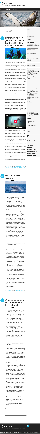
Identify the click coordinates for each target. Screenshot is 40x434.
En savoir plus (2, 433)
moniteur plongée (23, 167)
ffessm (19, 167)
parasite (34, 155)
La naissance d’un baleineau (32, 113)
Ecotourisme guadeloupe (31, 65)
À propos (15, 9)
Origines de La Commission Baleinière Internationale (15, 302)
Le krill (28, 96)
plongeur (10, 167)
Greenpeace (29, 39)
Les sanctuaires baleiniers (32, 76)
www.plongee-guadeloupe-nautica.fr (33, 45)
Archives (8, 9)
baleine (36, 149)
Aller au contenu (3, 0)
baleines (6, 291)
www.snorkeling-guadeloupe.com (32, 46)
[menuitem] (2, 9)
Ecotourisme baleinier (31, 121)
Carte (28, 131)
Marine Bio (29, 60)
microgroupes (30, 155)
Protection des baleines (19, 290)
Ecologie (29, 119)
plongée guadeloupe (15, 167)
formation (7, 167)
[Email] (28, 136)
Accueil (2, 9)
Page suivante (24, 416)
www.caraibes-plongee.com (31, 53)
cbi (36, 151)
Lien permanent (8, 166)
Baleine (8, 3)
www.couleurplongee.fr (31, 49)
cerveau (33, 153)
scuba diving (7, 168)
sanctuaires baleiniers (11, 291)
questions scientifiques (32, 126)
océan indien (17, 291)
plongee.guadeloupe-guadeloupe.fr (32, 48)
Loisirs (29, 122)
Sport (23, 166)
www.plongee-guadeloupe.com (32, 44)
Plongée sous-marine (19, 166)
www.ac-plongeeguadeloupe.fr (32, 52)
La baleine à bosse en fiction (32, 109)
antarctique (21, 291)
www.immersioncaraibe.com (31, 50)
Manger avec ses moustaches (32, 100)
